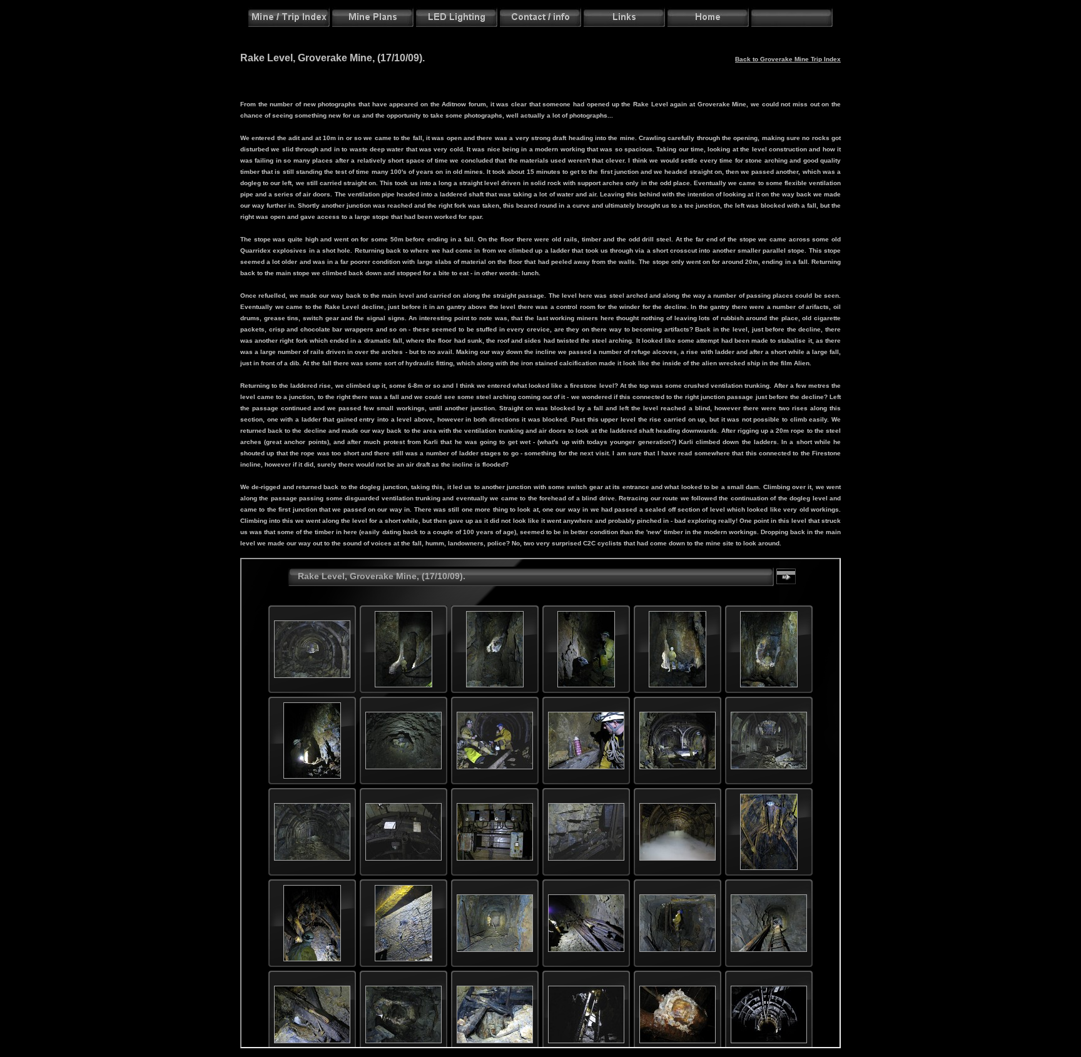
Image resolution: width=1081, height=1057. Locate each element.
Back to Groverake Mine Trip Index (788, 59)
